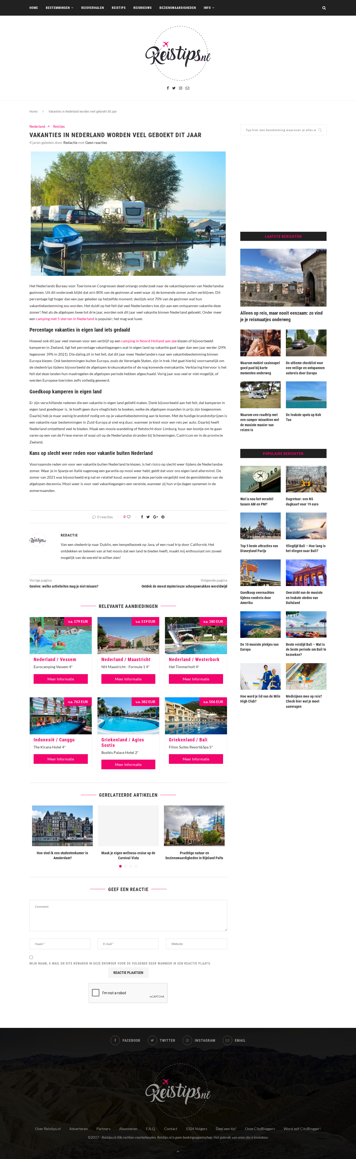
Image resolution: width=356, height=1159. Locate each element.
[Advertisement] (283, 183)
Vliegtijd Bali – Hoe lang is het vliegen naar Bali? (306, 548)
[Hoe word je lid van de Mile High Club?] (260, 676)
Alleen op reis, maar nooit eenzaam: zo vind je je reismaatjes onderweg (281, 316)
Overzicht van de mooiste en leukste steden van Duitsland (304, 597)
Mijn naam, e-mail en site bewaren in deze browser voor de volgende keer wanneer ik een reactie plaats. (120, 963)
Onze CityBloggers (260, 1128)
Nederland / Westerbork (194, 659)
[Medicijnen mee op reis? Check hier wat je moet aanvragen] (306, 676)
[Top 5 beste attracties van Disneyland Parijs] (260, 526)
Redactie (70, 142)
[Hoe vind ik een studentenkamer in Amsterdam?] (62, 826)
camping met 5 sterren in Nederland (65, 318)
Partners (103, 1128)
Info (207, 8)
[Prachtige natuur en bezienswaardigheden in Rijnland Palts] (194, 826)
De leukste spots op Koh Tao (303, 417)
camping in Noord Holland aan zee (149, 341)
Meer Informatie (60, 679)
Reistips (119, 8)
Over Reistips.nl (48, 1128)
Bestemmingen (58, 8)
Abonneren (128, 1128)
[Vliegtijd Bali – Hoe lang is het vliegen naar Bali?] (306, 526)
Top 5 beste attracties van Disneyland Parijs (259, 548)
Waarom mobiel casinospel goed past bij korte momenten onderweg (260, 368)
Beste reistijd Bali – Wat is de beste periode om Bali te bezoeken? (306, 649)
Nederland (37, 127)
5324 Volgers (196, 1128)
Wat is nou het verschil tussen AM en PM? (256, 501)
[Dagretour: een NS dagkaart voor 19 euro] (306, 479)
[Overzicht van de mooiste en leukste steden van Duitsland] (306, 572)
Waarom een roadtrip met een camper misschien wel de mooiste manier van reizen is (259, 422)
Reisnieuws (142, 8)
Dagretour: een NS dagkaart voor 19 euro (302, 501)
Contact (170, 1128)
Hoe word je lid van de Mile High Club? (260, 699)
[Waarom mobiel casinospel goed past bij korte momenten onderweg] (260, 343)
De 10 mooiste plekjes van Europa (259, 647)
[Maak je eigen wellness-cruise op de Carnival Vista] (128, 826)
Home (33, 8)
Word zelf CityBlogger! (302, 1128)
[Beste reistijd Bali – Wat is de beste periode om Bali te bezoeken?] (306, 624)
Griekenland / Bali (188, 739)
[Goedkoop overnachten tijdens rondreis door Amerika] (260, 572)
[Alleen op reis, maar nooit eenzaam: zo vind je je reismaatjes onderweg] (283, 278)
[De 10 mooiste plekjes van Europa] (260, 624)
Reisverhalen (92, 8)
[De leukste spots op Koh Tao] (306, 394)
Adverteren (78, 1128)
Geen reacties (96, 142)
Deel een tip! (226, 1128)
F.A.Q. (151, 1128)
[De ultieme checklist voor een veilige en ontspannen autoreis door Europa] (306, 343)
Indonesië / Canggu (54, 739)
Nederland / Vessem (55, 659)
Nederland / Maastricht (126, 659)
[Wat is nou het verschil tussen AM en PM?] (260, 479)
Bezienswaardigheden (177, 8)
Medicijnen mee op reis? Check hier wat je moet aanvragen (304, 701)
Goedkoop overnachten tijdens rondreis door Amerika (257, 597)
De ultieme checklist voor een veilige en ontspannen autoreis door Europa (305, 368)
